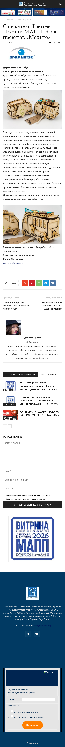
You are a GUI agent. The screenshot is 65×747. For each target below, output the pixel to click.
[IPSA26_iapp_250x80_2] (24, 12)
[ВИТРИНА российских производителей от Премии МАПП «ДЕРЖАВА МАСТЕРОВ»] (10, 386)
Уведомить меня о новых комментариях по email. (28, 495)
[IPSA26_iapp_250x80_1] (8, 12)
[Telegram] (28, 634)
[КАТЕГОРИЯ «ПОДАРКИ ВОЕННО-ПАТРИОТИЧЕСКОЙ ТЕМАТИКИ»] (10, 415)
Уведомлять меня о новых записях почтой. (25, 499)
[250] (40, 12)
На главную (8, 19)
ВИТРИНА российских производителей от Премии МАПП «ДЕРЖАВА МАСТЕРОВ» (38, 386)
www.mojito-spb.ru (13, 262)
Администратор (32, 337)
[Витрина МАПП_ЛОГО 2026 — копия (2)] (32, 538)
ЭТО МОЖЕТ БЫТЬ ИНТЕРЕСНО (20, 375)
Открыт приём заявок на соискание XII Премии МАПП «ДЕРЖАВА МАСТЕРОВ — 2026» (39, 401)
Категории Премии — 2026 (10, 418)
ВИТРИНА (8, 390)
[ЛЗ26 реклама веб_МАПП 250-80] (57, 12)
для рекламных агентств (25, 712)
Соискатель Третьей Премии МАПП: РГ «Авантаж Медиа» (51, 305)
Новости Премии (23, 19)
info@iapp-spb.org (42, 625)
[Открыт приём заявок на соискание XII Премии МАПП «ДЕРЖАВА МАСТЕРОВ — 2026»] (10, 400)
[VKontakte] (37, 634)
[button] (61, 4)
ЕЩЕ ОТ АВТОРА (48, 375)
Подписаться (32, 725)
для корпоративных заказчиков (28, 717)
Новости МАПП (10, 404)
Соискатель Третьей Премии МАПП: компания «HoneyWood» (16, 305)
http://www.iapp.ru (32, 342)
